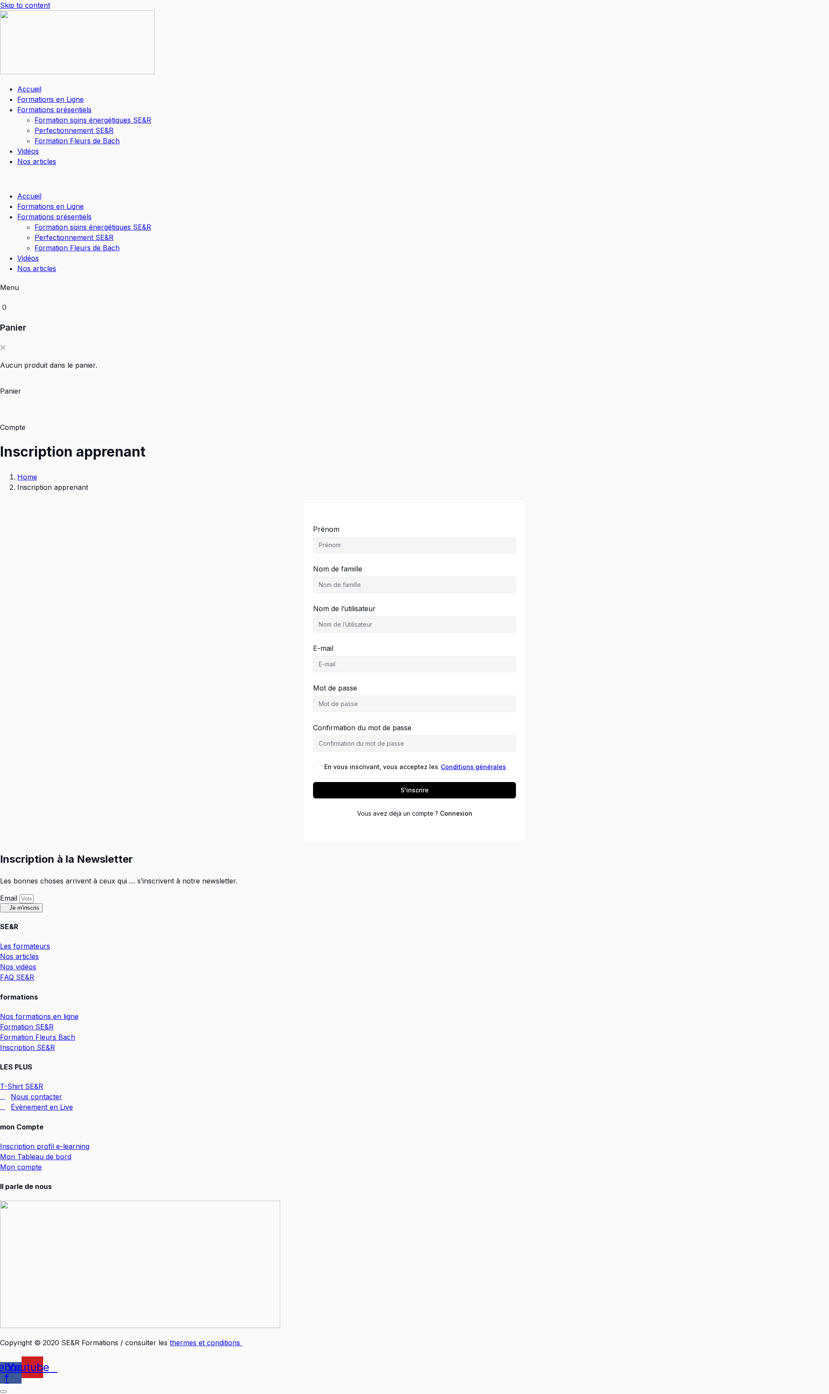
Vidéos (28, 151)
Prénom (326, 529)
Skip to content (25, 5)
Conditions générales (473, 766)
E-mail (323, 648)
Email (9, 898)
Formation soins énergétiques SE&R (93, 120)
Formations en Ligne (50, 99)
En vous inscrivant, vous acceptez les (415, 766)
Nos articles (36, 161)
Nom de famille (337, 569)
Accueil (29, 89)
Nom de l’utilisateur (344, 608)
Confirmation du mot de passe (362, 727)
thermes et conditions (206, 1342)
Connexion (456, 813)
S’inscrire (415, 790)
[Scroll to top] (3, 1391)
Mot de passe (335, 688)
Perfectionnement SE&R (74, 130)
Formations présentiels (54, 109)
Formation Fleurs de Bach (77, 140)
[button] (246, 178)
